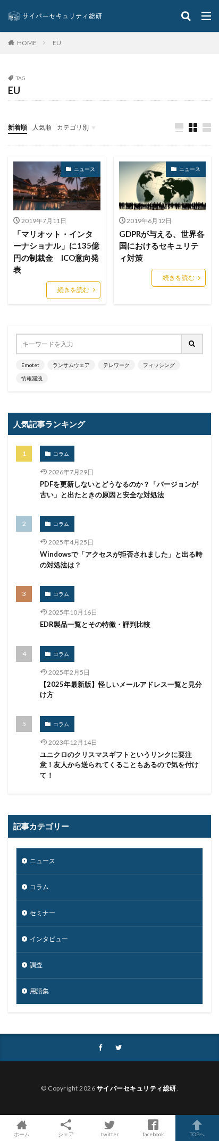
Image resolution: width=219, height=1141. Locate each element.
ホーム (22, 1134)
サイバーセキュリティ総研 (136, 1088)
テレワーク (116, 365)
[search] (192, 344)
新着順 (17, 127)
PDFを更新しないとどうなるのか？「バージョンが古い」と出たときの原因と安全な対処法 (119, 489)
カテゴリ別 (73, 127)
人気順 (42, 127)
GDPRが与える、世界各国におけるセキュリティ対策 (162, 245)
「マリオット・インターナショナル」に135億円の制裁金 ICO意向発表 (56, 252)
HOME (27, 42)
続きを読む (73, 290)
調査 (36, 965)
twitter (110, 1134)
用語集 (39, 991)
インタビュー (49, 939)
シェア (66, 1134)
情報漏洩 (32, 378)
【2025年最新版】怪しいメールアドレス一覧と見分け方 (121, 689)
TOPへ (197, 1134)
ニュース (84, 169)
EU (57, 43)
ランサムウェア (71, 365)
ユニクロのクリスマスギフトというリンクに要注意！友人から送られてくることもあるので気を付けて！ (119, 764)
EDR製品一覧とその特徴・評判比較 (95, 624)
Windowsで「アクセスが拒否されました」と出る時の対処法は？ (121, 559)
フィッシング (159, 365)
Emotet (30, 365)
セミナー (42, 913)
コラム (61, 453)
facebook (153, 1134)
